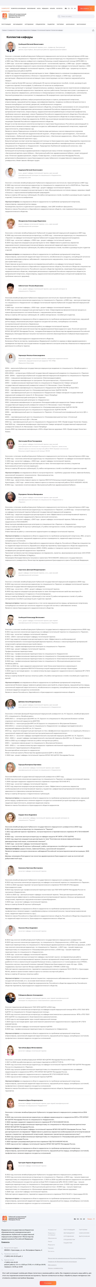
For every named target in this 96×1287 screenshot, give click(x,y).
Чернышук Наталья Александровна (31, 355)
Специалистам (40, 24)
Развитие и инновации (18, 8)
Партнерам (60, 24)
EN (69, 8)
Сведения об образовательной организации (62, 1261)
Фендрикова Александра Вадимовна (32, 221)
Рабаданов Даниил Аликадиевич (30, 995)
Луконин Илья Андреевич (28, 928)
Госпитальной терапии (44, 30)
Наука (39, 8)
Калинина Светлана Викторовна (30, 868)
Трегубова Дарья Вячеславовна (30, 1048)
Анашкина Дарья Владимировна (30, 1100)
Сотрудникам (29, 24)
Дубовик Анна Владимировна (29, 702)
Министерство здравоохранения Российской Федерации (67, 1258)
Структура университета (23, 30)
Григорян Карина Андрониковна (30, 1163)
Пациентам (50, 24)
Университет (5, 8)
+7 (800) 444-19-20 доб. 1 (13, 1256)
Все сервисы (85, 8)
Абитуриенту (52, 1265)
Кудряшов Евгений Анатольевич (30, 170)
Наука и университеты (55, 1268)
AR (75, 8)
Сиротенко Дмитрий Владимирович (31, 570)
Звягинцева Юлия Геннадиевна (30, 441)
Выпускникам (81, 24)
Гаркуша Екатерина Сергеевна (29, 765)
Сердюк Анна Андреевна (27, 815)
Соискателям (84, 1233)
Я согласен (48, 1283)
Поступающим (6, 24)
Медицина (45, 8)
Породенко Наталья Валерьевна (30, 494)
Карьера (52, 8)
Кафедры (34, 30)
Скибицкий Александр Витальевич (31, 617)
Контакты (59, 8)
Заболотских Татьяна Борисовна (30, 286)
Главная (4, 30)
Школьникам (70, 24)
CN (72, 8)
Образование (31, 8)
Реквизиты (5, 1242)
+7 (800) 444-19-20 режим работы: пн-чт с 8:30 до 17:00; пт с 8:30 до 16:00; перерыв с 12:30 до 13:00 (25, 1264)
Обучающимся (17, 24)
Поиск (59, 16)
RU (66, 8)
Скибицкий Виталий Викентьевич (31, 44)
